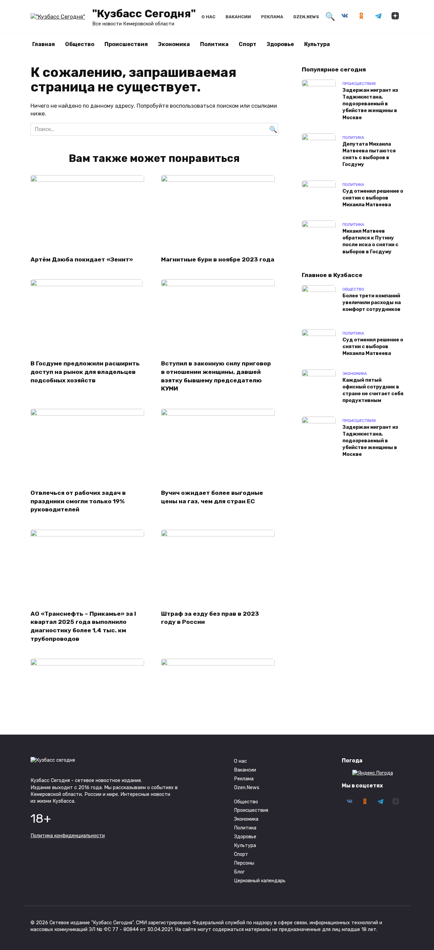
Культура (317, 44)
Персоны (244, 863)
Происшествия (126, 44)
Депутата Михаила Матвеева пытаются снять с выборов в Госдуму (369, 154)
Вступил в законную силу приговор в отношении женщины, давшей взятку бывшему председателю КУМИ (216, 376)
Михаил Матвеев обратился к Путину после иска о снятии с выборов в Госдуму (370, 242)
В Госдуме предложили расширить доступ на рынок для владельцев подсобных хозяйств (85, 371)
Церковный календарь (259, 881)
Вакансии (238, 16)
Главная (43, 44)
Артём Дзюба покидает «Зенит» (82, 259)
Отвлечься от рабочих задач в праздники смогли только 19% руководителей (78, 501)
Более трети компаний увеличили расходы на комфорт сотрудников (371, 303)
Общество (79, 44)
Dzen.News (306, 16)
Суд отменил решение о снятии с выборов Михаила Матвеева (372, 198)
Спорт (247, 44)
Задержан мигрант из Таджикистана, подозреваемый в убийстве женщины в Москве (370, 104)
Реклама (272, 16)
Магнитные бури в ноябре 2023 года (217, 259)
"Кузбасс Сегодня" (144, 13)
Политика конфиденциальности (68, 836)
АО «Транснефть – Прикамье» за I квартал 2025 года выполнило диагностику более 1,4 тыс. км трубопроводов (83, 626)
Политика (214, 44)
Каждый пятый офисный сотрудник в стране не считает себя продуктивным (372, 390)
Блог (239, 872)
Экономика (174, 44)
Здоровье (280, 44)
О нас (208, 16)
